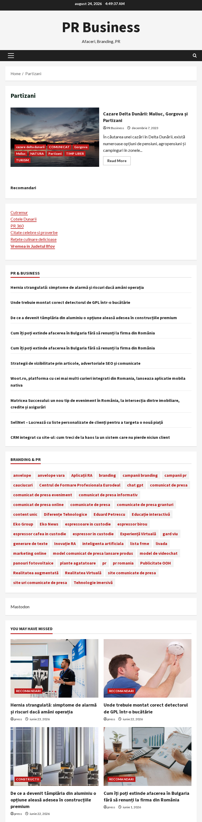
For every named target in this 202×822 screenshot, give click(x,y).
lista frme (139, 543)
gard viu (170, 533)
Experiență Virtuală (138, 533)
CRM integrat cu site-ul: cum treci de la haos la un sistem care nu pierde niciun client (90, 437)
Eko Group (23, 524)
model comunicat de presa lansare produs (93, 553)
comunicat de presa (169, 485)
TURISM (22, 160)
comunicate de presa (90, 504)
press (18, 719)
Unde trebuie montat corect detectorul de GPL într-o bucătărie (70, 302)
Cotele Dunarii (24, 218)
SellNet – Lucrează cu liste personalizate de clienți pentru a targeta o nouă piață (87, 422)
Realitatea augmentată (35, 572)
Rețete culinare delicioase (34, 239)
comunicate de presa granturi (145, 504)
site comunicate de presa (132, 572)
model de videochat (159, 553)
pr (104, 563)
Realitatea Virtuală (83, 572)
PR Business (101, 27)
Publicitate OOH (155, 563)
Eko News (49, 524)
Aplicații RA (81, 475)
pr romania (123, 563)
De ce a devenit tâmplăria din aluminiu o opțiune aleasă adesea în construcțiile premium (94, 317)
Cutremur (19, 212)
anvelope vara (51, 475)
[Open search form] (195, 55)
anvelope (22, 475)
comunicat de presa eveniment (42, 494)
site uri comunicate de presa (40, 582)
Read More (119, 161)
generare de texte (30, 543)
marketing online (29, 553)
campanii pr (175, 475)
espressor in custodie (93, 533)
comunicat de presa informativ (108, 494)
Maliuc (21, 153)
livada (161, 543)
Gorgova (80, 147)
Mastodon (20, 606)
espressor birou (132, 524)
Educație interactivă (151, 514)
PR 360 (17, 225)
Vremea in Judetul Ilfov (33, 246)
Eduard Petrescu (109, 514)
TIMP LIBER (75, 153)
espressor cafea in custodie (39, 533)
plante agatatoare (78, 563)
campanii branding (140, 475)
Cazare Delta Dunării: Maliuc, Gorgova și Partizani (55, 137)
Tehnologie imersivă (93, 582)
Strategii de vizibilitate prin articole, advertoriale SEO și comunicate (75, 363)
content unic (25, 514)
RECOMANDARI (28, 691)
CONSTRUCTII (27, 779)
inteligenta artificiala (103, 543)
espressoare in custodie (88, 524)
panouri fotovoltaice (33, 563)
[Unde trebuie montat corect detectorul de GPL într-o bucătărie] (147, 668)
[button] (11, 55)
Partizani (55, 153)
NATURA (37, 153)
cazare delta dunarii (30, 147)
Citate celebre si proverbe (34, 232)
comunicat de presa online (38, 504)
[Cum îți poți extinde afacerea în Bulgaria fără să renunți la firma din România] (147, 756)
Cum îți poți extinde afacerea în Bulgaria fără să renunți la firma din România (83, 332)
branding (107, 475)
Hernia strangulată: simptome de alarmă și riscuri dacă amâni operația (77, 287)
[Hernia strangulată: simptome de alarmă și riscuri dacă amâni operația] (54, 668)
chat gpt (135, 485)
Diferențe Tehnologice (65, 514)
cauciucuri (23, 485)
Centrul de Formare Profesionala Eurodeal (79, 485)
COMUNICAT (59, 147)
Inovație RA (65, 543)
